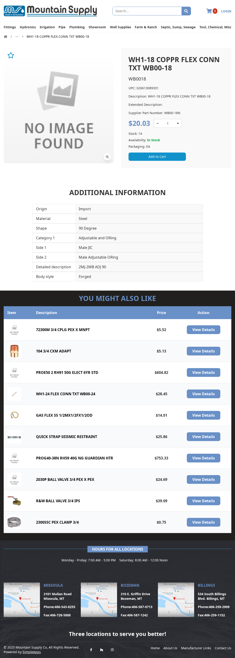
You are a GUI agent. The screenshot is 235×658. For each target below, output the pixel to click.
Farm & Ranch (146, 27)
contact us (223, 648)
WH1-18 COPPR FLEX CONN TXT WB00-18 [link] (58, 36)
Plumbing (77, 27)
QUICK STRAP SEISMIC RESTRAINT (66, 436)
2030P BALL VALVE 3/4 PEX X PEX (65, 479)
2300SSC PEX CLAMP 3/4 (57, 522)
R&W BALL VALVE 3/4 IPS (58, 500)
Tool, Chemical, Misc (215, 27)
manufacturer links (196, 648)
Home (155, 648)
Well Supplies (120, 27)
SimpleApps (31, 652)
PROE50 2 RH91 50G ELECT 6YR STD (67, 372)
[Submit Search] (186, 11)
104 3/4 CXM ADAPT (53, 351)
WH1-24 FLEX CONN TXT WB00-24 (65, 393)
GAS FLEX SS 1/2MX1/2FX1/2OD (64, 415)
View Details (203, 329)
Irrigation (47, 27)
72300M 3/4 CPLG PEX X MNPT (63, 329)
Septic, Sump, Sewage (178, 27)
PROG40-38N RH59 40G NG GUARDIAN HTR (74, 458)
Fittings (10, 27)
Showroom (97, 27)
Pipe (62, 27)
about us (170, 648)
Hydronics (28, 27)
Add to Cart (157, 156)
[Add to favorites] (10, 55)
